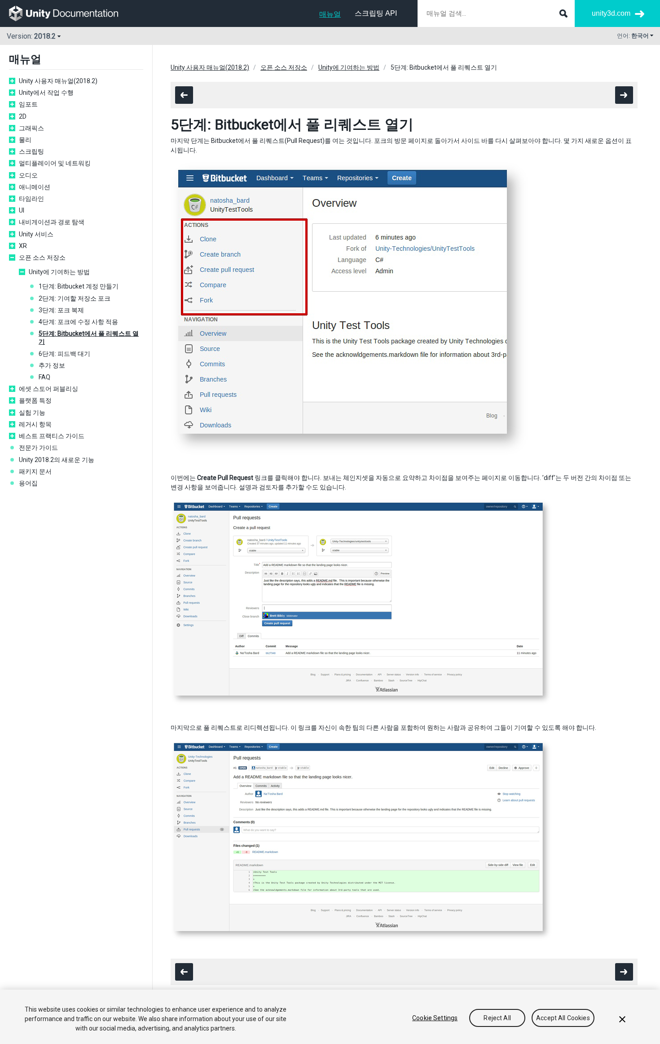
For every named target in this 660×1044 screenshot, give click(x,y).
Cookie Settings (435, 1018)
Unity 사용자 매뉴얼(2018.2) (58, 80)
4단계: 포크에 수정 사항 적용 (78, 321)
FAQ (44, 377)
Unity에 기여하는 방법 (59, 271)
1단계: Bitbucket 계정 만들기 (79, 286)
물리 (25, 139)
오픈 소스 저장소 (42, 257)
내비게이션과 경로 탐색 (51, 222)
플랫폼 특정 (35, 400)
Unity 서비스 (36, 234)
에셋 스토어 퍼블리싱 (48, 388)
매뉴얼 (330, 14)
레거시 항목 (35, 424)
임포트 (28, 104)
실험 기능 (32, 412)
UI (21, 210)
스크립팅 (31, 151)
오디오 (28, 175)
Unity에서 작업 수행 (46, 92)
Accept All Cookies (563, 1018)
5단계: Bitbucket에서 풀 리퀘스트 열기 (89, 337)
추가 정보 (52, 365)
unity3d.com (611, 13)
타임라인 (31, 198)
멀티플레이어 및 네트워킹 (55, 163)
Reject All (497, 1018)
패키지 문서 (35, 471)
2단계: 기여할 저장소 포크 (74, 298)
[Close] (622, 1019)
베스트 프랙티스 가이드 (51, 436)
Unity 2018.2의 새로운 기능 (56, 459)
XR (23, 245)
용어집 (28, 483)
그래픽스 (31, 128)
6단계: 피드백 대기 (64, 353)
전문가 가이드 (38, 447)
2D (22, 116)
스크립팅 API (376, 13)
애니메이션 (34, 187)
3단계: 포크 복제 (61, 310)
